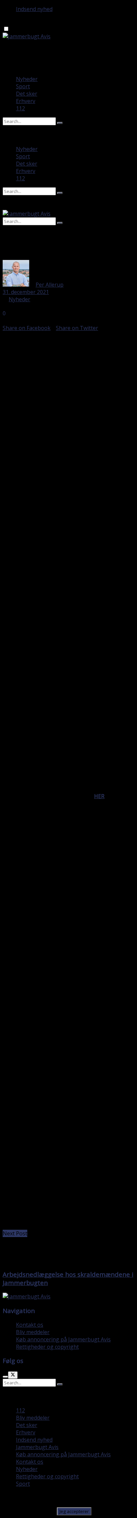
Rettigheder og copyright (47, 1346)
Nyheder (27, 79)
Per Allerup (50, 284)
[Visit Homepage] (27, 36)
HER (99, 796)
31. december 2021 (26, 292)
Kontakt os (29, 1324)
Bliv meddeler (33, 1332)
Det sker (26, 93)
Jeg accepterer (74, 1511)
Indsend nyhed (34, 9)
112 (20, 108)
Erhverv (25, 101)
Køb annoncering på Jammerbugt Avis (63, 1339)
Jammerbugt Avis (37, 1447)
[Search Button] (60, 123)
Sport (23, 86)
